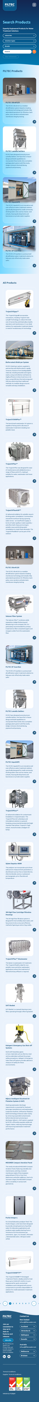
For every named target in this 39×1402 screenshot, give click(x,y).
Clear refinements (11, 56)
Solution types (10, 41)
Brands (7, 46)
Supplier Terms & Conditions (12, 1374)
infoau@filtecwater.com (28, 1347)
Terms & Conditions (9, 1371)
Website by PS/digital (9, 1393)
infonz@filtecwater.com (28, 1322)
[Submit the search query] (34, 52)
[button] (8, 1340)
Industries (8, 35)
